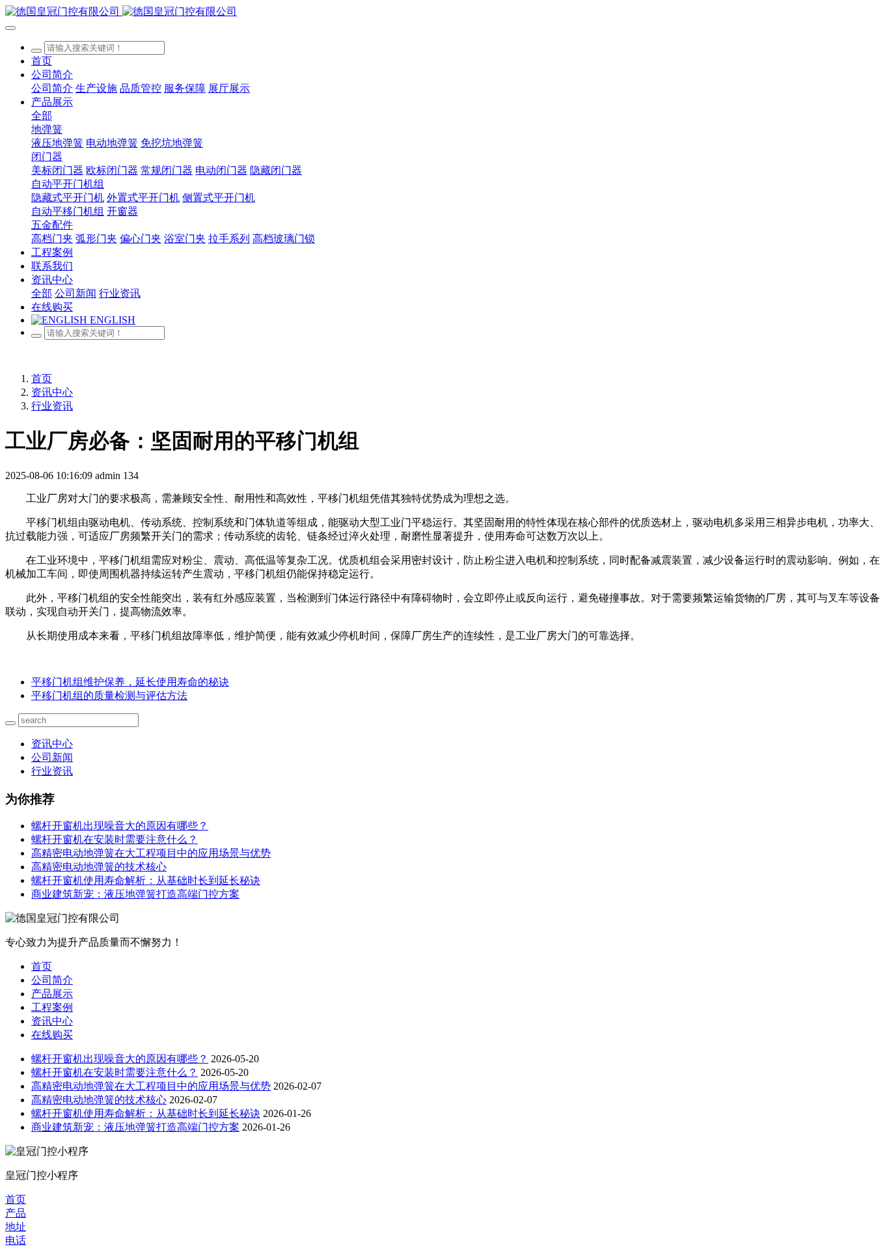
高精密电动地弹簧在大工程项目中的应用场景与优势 (151, 853)
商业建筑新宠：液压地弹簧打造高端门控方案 (135, 894)
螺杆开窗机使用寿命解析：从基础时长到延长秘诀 (145, 880)
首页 (41, 60)
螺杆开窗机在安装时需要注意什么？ (114, 839)
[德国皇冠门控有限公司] (444, 12)
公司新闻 (52, 757)
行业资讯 (52, 405)
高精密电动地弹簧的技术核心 (99, 866)
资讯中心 (52, 392)
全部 (41, 115)
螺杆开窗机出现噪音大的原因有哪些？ (119, 825)
